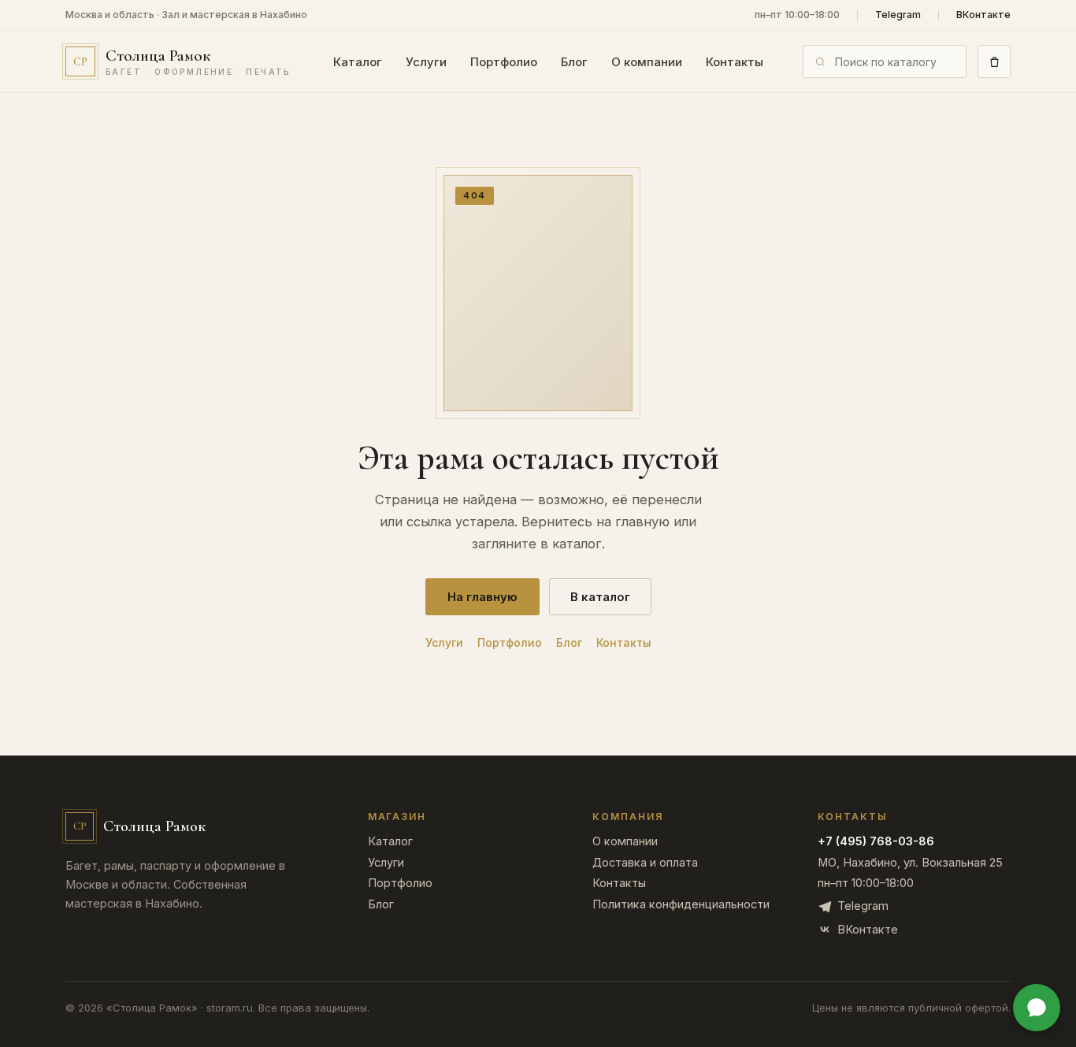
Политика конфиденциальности (681, 905)
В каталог (600, 596)
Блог (574, 62)
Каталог (357, 62)
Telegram (898, 15)
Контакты (734, 62)
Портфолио (503, 62)
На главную (482, 596)
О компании (646, 62)
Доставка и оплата (645, 863)
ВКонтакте (983, 15)
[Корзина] (994, 61)
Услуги (426, 62)
